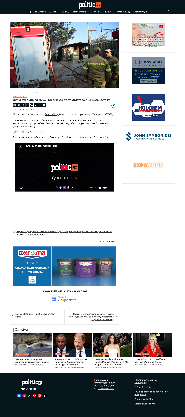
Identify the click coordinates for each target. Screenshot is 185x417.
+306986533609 (106, 389)
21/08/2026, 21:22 (60, 367)
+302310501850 (106, 386)
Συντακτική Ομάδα (144, 399)
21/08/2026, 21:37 (20, 364)
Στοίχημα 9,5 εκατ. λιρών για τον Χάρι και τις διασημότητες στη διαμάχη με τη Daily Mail (71, 362)
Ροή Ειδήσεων (40, 12)
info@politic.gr (107, 383)
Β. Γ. (32, 110)
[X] (19, 105)
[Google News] (44, 105)
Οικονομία (96, 12)
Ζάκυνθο (51, 114)
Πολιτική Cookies (143, 387)
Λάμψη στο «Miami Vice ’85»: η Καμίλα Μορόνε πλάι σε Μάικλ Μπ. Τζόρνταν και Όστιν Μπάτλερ (111, 362)
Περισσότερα (140, 12)
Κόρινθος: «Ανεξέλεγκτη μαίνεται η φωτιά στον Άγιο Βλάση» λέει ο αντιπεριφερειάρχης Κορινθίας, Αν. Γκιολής (91, 317)
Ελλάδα (52, 12)
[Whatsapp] (27, 105)
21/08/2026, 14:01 (140, 364)
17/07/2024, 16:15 (22, 110)
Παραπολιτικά (79, 12)
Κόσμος (108, 12)
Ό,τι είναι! (26, 354)
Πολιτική (65, 12)
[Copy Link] (40, 105)
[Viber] (31, 105)
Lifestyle (18, 354)
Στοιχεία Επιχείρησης (145, 404)
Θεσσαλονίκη (123, 12)
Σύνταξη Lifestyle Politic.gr (35, 364)
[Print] (36, 105)
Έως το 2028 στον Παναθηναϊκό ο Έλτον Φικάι (35, 315)
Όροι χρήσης (141, 383)
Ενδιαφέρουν (22, 97)
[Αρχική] (31, 12)
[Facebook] (15, 105)
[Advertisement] (64, 214)
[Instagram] (23, 105)
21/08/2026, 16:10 (100, 367)
